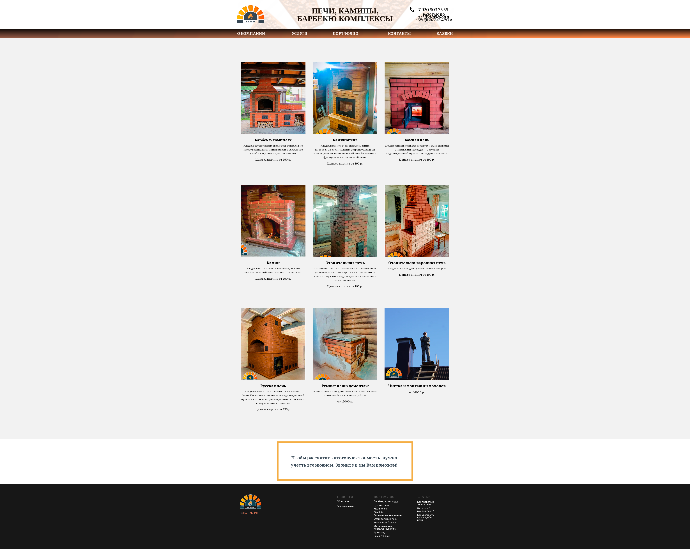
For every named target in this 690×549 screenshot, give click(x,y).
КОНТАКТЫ (399, 33)
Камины (378, 511)
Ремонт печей (382, 535)
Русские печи (381, 505)
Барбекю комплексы (386, 501)
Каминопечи (381, 508)
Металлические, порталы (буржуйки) (385, 527)
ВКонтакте (343, 501)
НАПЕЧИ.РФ (250, 513)
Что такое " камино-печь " (425, 509)
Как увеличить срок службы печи (425, 517)
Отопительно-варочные (388, 515)
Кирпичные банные (385, 522)
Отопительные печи (385, 518)
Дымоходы (380, 532)
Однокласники (345, 506)
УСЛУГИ (299, 33)
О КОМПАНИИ (251, 33)
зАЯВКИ (445, 33)
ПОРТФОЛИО (345, 33)
